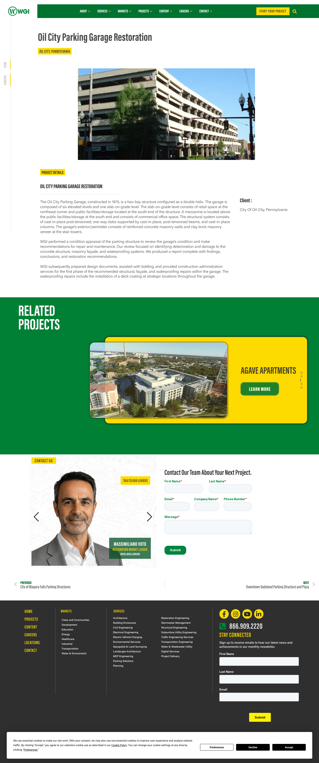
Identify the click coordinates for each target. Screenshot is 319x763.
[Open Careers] (191, 11)
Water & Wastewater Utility (176, 646)
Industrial (67, 644)
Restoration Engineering (175, 618)
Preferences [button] (31, 749)
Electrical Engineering (125, 632)
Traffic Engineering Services (177, 637)
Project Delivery (170, 656)
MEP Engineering (123, 656)
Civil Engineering (123, 627)
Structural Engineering (174, 627)
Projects (31, 619)
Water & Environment (74, 653)
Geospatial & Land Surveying (130, 646)
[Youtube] (247, 613)
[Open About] (89, 11)
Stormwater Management (176, 623)
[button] (294, 11)
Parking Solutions (123, 661)
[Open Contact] (211, 11)
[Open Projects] (151, 11)
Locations (32, 642)
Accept (289, 747)
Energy (66, 634)
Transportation (70, 648)
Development (69, 625)
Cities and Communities (75, 620)
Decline (252, 747)
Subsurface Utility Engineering (178, 632)
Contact (31, 650)
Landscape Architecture (127, 651)
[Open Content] (171, 11)
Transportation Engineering (177, 642)
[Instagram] (235, 613)
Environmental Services (126, 642)
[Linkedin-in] (258, 613)
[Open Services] (110, 11)
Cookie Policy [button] (119, 745)
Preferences (217, 747)
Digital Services (170, 651)
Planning (118, 666)
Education (67, 629)
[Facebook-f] (224, 613)
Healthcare (68, 639)
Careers (31, 634)
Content (31, 627)
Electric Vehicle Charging (127, 637)
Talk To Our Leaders (135, 480)
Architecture (120, 618)
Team (4, 65)
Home (29, 611)
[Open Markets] (130, 11)
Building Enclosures (124, 623)
